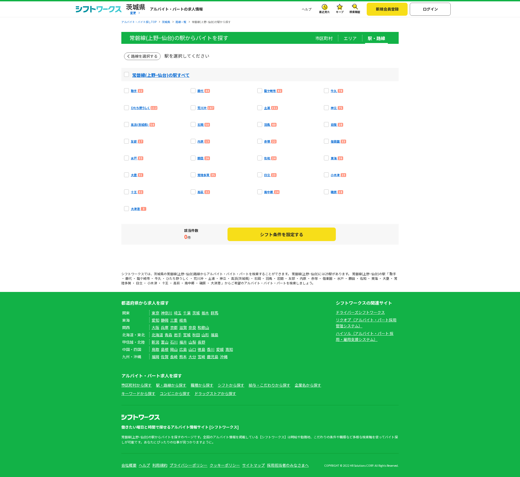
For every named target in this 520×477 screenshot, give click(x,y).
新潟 (155, 342)
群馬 (214, 312)
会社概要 (128, 465)
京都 (174, 327)
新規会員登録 (387, 9)
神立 (223, 278)
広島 (183, 349)
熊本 (183, 356)
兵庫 (164, 327)
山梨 (192, 342)
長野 (201, 342)
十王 (165, 283)
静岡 (164, 320)
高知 (229, 349)
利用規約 (159, 465)
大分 (192, 356)
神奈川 (166, 312)
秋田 (196, 334)
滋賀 (183, 327)
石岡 (257, 278)
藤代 (128, 278)
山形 (205, 334)
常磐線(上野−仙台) (180, 273)
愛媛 (220, 349)
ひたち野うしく (177, 278)
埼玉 (177, 312)
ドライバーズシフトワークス (360, 312)
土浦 (211, 278)
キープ (340, 12)
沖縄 (223, 356)
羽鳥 (269, 278)
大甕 (386, 278)
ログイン (430, 9)
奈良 (192, 327)
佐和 (363, 278)
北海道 (157, 334)
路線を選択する (144, 56)
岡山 (174, 349)
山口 (192, 349)
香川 (210, 349)
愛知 (155, 320)
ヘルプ (306, 9)
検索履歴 (354, 12)
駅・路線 (376, 38)
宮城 (187, 334)
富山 (164, 342)
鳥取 (155, 349)
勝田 (352, 278)
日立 (139, 283)
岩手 (177, 334)
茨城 (196, 312)
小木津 (152, 283)
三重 (174, 320)
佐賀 (164, 356)
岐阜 (183, 320)
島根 (164, 349)
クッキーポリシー (225, 465)
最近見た (324, 12)
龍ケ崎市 (143, 278)
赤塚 (314, 278)
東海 (374, 278)
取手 (392, 273)
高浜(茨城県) (240, 278)
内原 (303, 278)
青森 (168, 334)
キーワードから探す (138, 393)
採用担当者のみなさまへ (288, 465)
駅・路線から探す (171, 385)
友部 (291, 278)
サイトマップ (253, 465)
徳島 (201, 349)
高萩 (176, 283)
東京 (155, 312)
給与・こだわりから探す (269, 385)
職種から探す (202, 385)
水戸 (340, 278)
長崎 (174, 356)
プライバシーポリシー (188, 465)
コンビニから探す (175, 393)
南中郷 (189, 283)
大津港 (215, 283)
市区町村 (324, 38)
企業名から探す (308, 385)
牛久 (158, 278)
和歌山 (203, 327)
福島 (214, 334)
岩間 (280, 278)
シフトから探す (231, 385)
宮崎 (201, 356)
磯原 (202, 283)
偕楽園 (327, 278)
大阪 (155, 327)
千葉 (187, 312)
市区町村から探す (136, 385)
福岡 (155, 356)
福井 (183, 342)
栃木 (205, 312)
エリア (350, 38)
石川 (174, 342)
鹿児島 (212, 356)
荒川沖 (198, 278)
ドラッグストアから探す (215, 393)
